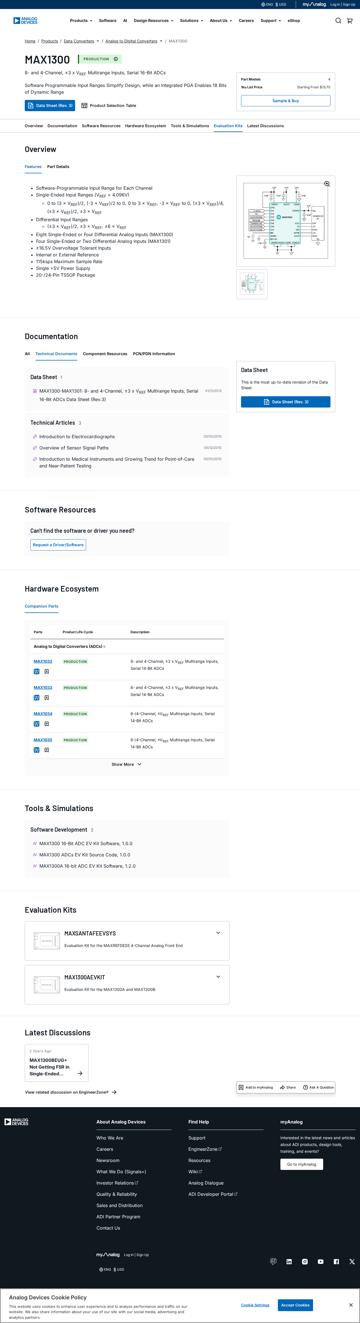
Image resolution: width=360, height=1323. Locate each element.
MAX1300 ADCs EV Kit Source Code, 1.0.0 (84, 855)
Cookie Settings (255, 1305)
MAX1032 (43, 661)
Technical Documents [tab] (56, 353)
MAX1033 (43, 687)
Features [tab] (33, 166)
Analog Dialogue (206, 1183)
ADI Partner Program (118, 1216)
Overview (34, 125)
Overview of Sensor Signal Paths (74, 448)
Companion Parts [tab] (41, 606)
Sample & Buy (286, 100)
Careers (104, 1149)
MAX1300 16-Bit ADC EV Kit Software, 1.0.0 (85, 843)
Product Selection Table (113, 105)
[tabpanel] (127, 231)
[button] (98, 41)
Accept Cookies (295, 1305)
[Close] (351, 1305)
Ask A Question (321, 1087)
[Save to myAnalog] (47, 671)
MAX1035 (43, 739)
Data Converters (79, 41)
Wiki (193, 1171)
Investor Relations (115, 1183)
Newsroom (108, 1160)
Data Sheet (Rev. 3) (54, 105)
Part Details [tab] (58, 166)
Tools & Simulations (190, 125)
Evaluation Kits (228, 125)
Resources (199, 1160)
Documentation (62, 125)
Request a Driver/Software (58, 544)
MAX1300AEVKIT (84, 977)
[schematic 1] (252, 284)
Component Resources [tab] (105, 353)
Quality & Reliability (116, 1194)
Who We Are (109, 1138)
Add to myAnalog (259, 1087)
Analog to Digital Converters (131, 41)
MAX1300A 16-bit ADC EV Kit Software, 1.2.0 (87, 866)
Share (291, 1087)
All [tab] (27, 353)
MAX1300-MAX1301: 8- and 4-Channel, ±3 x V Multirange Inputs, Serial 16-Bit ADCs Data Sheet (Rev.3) (118, 395)
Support (196, 1138)
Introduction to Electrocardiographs (77, 436)
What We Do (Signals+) (121, 1171)
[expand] (218, 933)
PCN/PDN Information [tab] (154, 353)
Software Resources (101, 125)
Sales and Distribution (119, 1205)
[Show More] (127, 764)
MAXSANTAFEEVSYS (90, 933)
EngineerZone (202, 1149)
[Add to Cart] (36, 671)
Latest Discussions (265, 125)
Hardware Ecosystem (145, 125)
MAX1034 (43, 713)
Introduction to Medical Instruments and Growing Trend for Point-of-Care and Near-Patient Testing (116, 462)
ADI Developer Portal (210, 1194)
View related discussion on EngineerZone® (67, 1092)
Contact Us (108, 1228)
